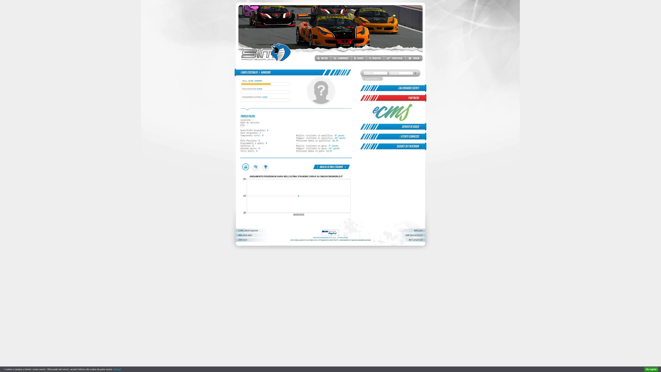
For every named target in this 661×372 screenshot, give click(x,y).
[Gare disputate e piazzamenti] (255, 169)
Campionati (342, 58)
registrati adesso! (372, 79)
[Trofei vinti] (265, 169)
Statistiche (396, 58)
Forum (415, 58)
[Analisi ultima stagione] (245, 169)
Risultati (376, 58)
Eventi (359, 58)
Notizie (324, 58)
